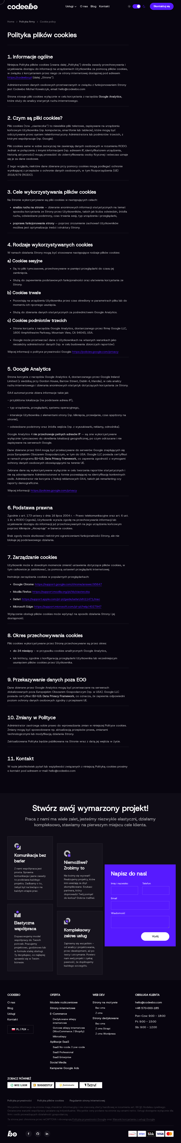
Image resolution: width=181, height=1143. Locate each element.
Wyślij (155, 936)
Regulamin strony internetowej (87, 1100)
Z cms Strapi (102, 1028)
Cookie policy (48, 21)
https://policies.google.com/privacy (95, 352)
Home (10, 21)
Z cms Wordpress (105, 1033)
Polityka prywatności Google (89, 1119)
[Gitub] (38, 1134)
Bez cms (100, 1007)
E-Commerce (58, 1014)
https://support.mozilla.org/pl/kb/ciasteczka (61, 592)
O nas (84, 6)
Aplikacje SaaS (59, 1042)
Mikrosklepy (59, 1036)
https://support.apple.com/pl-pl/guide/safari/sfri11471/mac (61, 599)
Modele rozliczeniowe (64, 1002)
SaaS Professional (63, 1052)
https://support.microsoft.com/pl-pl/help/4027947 (67, 606)
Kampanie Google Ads (64, 1068)
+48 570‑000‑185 (147, 1008)
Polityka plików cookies (50, 1100)
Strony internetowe (62, 1008)
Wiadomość (118, 913)
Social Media (58, 1062)
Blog (93, 6)
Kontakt (104, 6)
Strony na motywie (105, 1002)
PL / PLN (21, 1029)
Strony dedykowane (106, 1018)
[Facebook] (28, 1134)
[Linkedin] (47, 1134)
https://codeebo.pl (19, 77)
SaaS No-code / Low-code (69, 1047)
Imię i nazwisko (119, 883)
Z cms (99, 1013)
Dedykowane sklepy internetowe (64, 1021)
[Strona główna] (26, 6)
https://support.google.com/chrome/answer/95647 (68, 584)
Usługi (69, 6)
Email (114, 898)
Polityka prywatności (19, 1100)
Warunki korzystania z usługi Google (134, 1119)
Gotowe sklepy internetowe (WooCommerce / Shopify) (69, 1029)
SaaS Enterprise (62, 1057)
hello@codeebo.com (148, 1002)
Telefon (146, 883)
